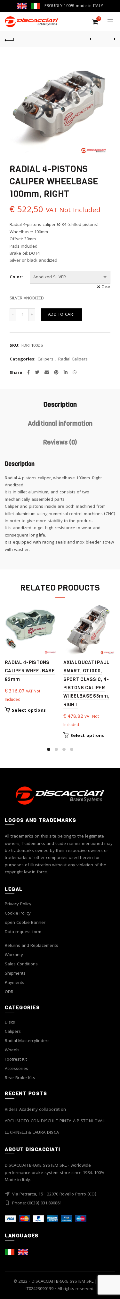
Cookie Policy (18, 913)
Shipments (15, 973)
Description (60, 404)
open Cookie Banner (25, 922)
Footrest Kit (16, 1059)
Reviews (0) (60, 442)
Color (15, 277)
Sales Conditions (21, 964)
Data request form (23, 932)
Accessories (16, 1068)
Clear (105, 287)
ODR (9, 992)
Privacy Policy (18, 904)
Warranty (14, 955)
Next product (110, 39)
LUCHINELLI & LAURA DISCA (32, 1133)
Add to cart (61, 314)
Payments (14, 982)
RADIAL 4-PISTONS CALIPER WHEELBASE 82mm (30, 671)
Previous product (94, 39)
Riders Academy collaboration (35, 1110)
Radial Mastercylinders (27, 1041)
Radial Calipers (73, 360)
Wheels (12, 1050)
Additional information (60, 423)
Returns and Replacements (31, 945)
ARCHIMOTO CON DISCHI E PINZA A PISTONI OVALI (55, 1121)
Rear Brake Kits (20, 1078)
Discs (10, 1022)
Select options (29, 711)
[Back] (10, 39)
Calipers (45, 360)
